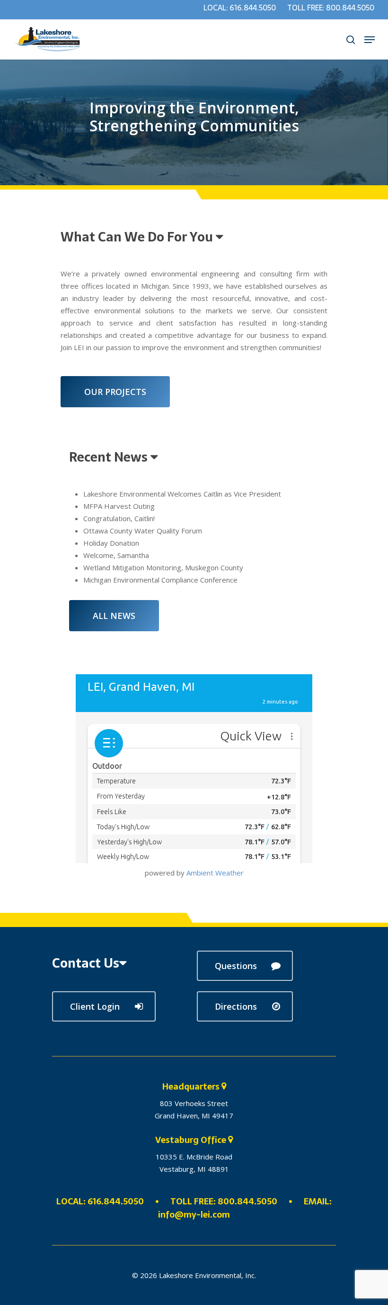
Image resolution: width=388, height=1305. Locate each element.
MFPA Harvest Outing (119, 506)
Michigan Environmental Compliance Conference (160, 579)
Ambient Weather (215, 872)
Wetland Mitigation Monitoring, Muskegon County (163, 567)
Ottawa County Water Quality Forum (142, 530)
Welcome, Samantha (116, 555)
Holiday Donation (111, 543)
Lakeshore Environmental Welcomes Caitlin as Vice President (182, 493)
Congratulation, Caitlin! (119, 518)
